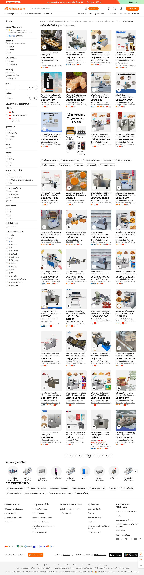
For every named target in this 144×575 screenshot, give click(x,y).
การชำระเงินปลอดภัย (39, 509)
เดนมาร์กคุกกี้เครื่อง (15, 493)
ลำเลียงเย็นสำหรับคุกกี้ (108, 165)
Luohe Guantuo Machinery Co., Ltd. (51, 281)
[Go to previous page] (66, 456)
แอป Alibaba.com (100, 555)
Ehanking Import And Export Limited (51, 105)
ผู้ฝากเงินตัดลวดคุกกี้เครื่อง (60, 488)
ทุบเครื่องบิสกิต (65, 165)
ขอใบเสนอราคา (65, 513)
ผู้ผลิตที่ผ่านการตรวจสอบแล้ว (70, 509)
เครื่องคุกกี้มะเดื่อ (128, 488)
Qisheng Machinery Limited (75, 442)
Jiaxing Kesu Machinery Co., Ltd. (51, 324)
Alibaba (42, 21)
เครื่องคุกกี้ (93, 165)
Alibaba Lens (12, 555)
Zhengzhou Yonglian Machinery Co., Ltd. (76, 324)
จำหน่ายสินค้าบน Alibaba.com (126, 511)
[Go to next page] (111, 456)
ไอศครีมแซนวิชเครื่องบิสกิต (38, 488)
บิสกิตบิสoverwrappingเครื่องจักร (61, 493)
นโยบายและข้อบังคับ (39, 532)
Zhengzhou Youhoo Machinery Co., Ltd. (76, 363)
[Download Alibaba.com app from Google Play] (132, 555)
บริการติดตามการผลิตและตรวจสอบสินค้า (43, 527)
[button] (86, 8)
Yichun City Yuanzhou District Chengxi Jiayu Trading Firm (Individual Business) (76, 203)
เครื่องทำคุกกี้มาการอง (98, 488)
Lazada (72, 565)
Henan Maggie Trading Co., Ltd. (126, 203)
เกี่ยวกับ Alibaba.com (11, 504)
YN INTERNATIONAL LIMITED (76, 105)
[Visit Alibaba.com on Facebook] (117, 539)
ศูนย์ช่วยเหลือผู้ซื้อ (94, 509)
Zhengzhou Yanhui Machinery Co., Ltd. (126, 105)
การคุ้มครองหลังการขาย (40, 522)
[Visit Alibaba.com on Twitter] (126, 539)
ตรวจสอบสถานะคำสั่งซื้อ (124, 520)
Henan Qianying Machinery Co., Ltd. (101, 105)
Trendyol (96, 565)
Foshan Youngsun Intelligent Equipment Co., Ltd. (51, 203)
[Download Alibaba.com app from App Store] (115, 555)
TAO (89, 565)
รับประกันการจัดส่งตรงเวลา (42, 517)
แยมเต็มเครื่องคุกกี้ (79, 488)
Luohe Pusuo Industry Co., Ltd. (101, 446)
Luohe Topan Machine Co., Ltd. (76, 281)
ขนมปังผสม (79, 165)
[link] (141, 554)
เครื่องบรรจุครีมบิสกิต (50, 160)
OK (33, 88)
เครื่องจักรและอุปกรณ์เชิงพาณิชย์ (59, 21)
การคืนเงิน (92, 522)
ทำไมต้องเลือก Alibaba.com (13, 509)
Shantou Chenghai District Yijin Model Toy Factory (101, 321)
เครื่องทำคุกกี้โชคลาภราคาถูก (36, 493)
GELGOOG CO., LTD (72, 242)
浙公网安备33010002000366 (108, 572)
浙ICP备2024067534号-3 (129, 572)
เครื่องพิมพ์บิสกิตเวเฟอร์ (16, 488)
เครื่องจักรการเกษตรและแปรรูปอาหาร (88, 21)
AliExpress (40, 565)
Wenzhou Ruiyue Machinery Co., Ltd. (101, 144)
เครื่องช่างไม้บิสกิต (49, 165)
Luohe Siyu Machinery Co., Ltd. (101, 242)
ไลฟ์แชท (91, 513)
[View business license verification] (92, 572)
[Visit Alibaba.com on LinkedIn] (122, 539)
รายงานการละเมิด (94, 532)
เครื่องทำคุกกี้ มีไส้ (82, 493)
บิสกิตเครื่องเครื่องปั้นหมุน (92, 160)
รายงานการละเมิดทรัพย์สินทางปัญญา (99, 527)
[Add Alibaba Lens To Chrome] (35, 555)
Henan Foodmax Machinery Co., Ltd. (101, 62)
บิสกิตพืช (113, 488)
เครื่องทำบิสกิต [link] (128, 21)
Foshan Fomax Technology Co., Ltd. (126, 65)
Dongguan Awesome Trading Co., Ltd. (76, 62)
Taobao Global (81, 565)
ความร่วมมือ (120, 531)
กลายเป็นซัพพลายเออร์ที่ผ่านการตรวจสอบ (127, 525)
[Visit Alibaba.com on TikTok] (140, 539)
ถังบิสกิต (108, 160)
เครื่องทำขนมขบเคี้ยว (111, 21)
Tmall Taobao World (61, 565)
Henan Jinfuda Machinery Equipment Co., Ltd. (51, 403)
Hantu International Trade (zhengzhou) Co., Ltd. (126, 242)
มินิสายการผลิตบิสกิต (124, 160)
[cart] (115, 9)
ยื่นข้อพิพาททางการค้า (96, 517)
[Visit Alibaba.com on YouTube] (135, 539)
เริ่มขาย (119, 516)
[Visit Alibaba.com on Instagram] (131, 539)
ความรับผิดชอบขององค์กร (13, 517)
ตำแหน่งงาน (8, 522)
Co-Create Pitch (10, 513)
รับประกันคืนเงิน (38, 513)
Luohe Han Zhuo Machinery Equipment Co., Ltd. (51, 363)
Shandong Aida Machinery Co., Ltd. (51, 65)
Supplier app (68, 555)
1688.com (48, 565)
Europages (104, 565)
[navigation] (21, 239)
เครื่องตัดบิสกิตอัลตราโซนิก (71, 160)
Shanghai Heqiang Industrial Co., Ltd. (101, 363)
